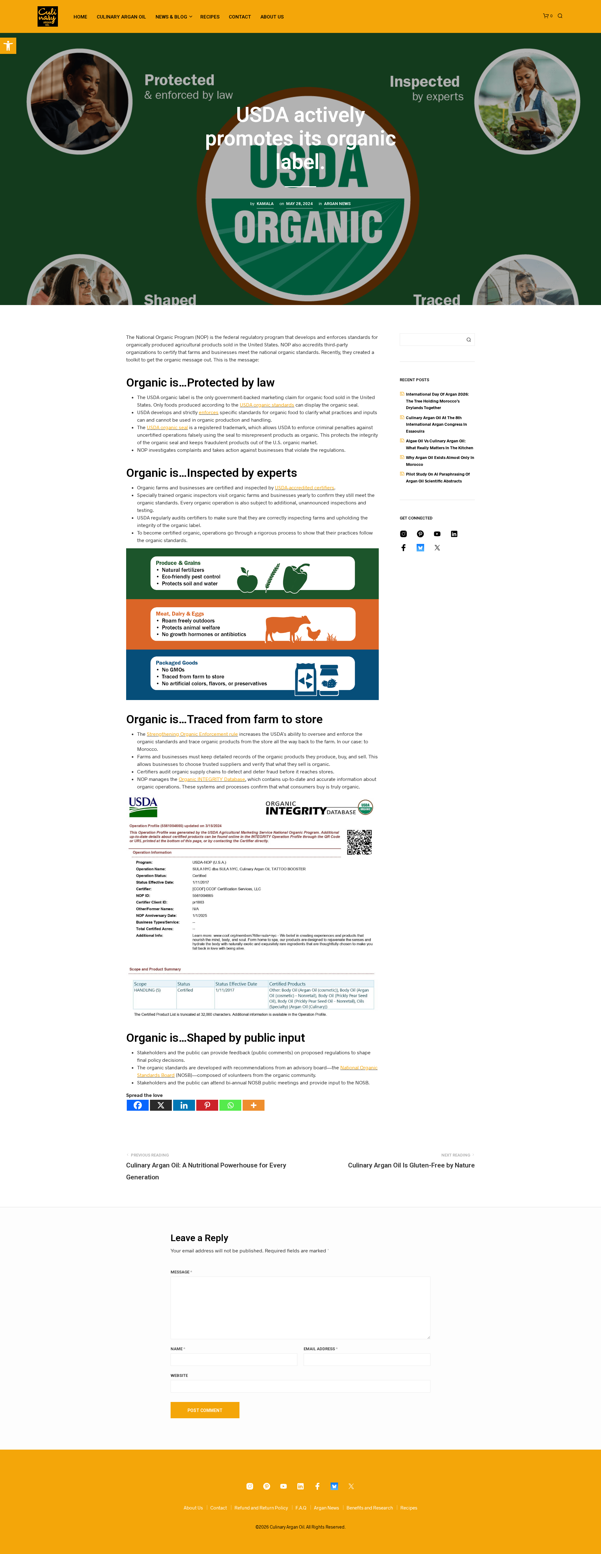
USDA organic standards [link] (267, 405)
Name (178, 1348)
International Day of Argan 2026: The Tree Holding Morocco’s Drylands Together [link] (437, 401)
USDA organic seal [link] (167, 427)
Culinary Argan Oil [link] (121, 17)
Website (179, 1375)
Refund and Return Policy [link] (261, 1507)
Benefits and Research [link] (370, 1507)
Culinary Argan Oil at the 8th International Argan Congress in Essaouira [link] (436, 424)
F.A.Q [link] (300, 1507)
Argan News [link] (337, 203)
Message (181, 1272)
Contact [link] (240, 17)
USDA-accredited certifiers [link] (304, 487)
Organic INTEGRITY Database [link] (212, 779)
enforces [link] (208, 412)
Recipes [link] (209, 17)
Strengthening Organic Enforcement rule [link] (192, 734)
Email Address (321, 1348)
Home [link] (80, 17)
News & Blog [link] (171, 17)
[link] (8, 46)
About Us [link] (272, 17)
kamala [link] (265, 203)
